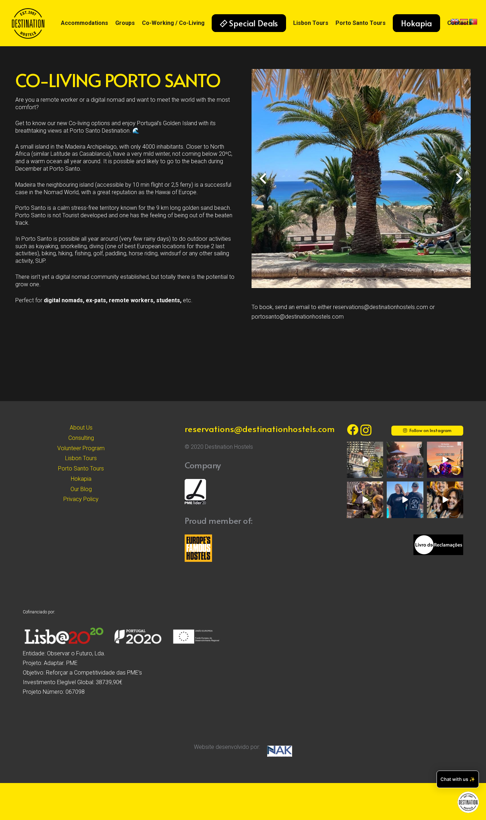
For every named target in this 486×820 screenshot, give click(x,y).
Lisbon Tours (81, 458)
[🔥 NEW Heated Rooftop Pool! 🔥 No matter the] (365, 460)
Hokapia (81, 478)
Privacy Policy (81, 499)
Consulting (81, 438)
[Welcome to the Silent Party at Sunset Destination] (445, 460)
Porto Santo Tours (81, 468)
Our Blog (81, 489)
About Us (81, 427)
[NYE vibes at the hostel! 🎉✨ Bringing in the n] (445, 499)
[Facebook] (352, 429)
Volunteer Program (81, 448)
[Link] (28, 23)
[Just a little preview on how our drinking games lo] (365, 499)
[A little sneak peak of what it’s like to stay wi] (405, 460)
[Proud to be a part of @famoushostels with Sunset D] (405, 499)
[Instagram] (365, 430)
